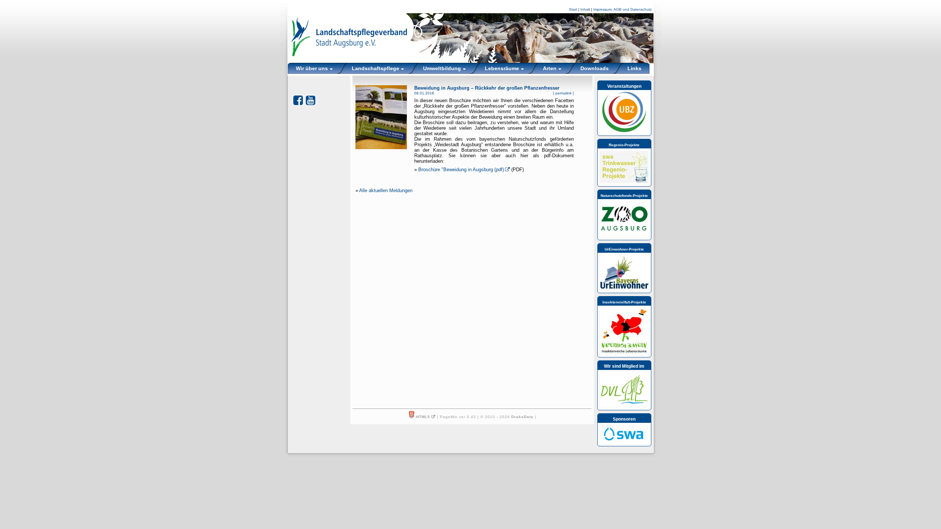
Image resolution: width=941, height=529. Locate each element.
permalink (563, 93)
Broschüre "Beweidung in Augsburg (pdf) (461, 169)
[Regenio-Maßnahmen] (624, 181)
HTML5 (423, 417)
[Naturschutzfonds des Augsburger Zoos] (624, 235)
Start (573, 9)
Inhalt (585, 9)
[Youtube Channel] (310, 100)
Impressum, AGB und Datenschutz (622, 9)
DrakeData (522, 417)
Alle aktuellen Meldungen (385, 190)
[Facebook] (298, 100)
